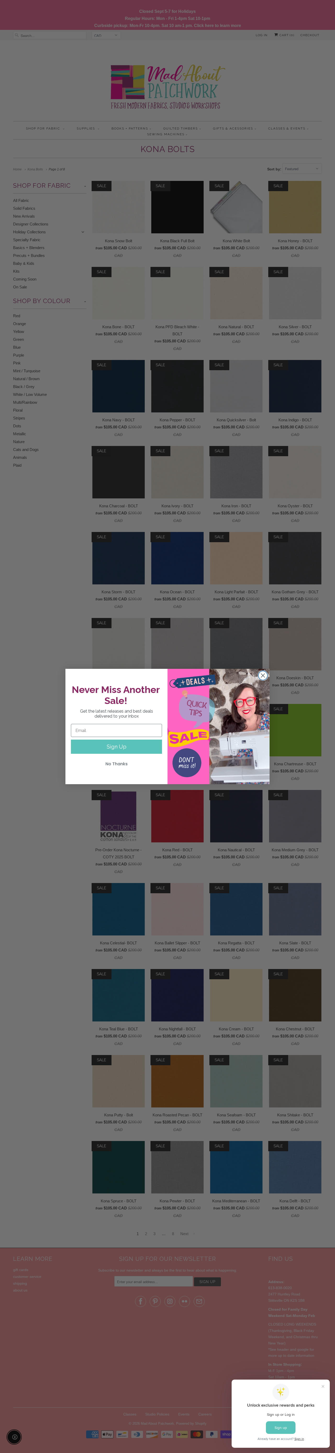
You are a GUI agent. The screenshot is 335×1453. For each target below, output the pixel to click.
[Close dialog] (262, 675)
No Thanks (116, 764)
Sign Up (116, 747)
